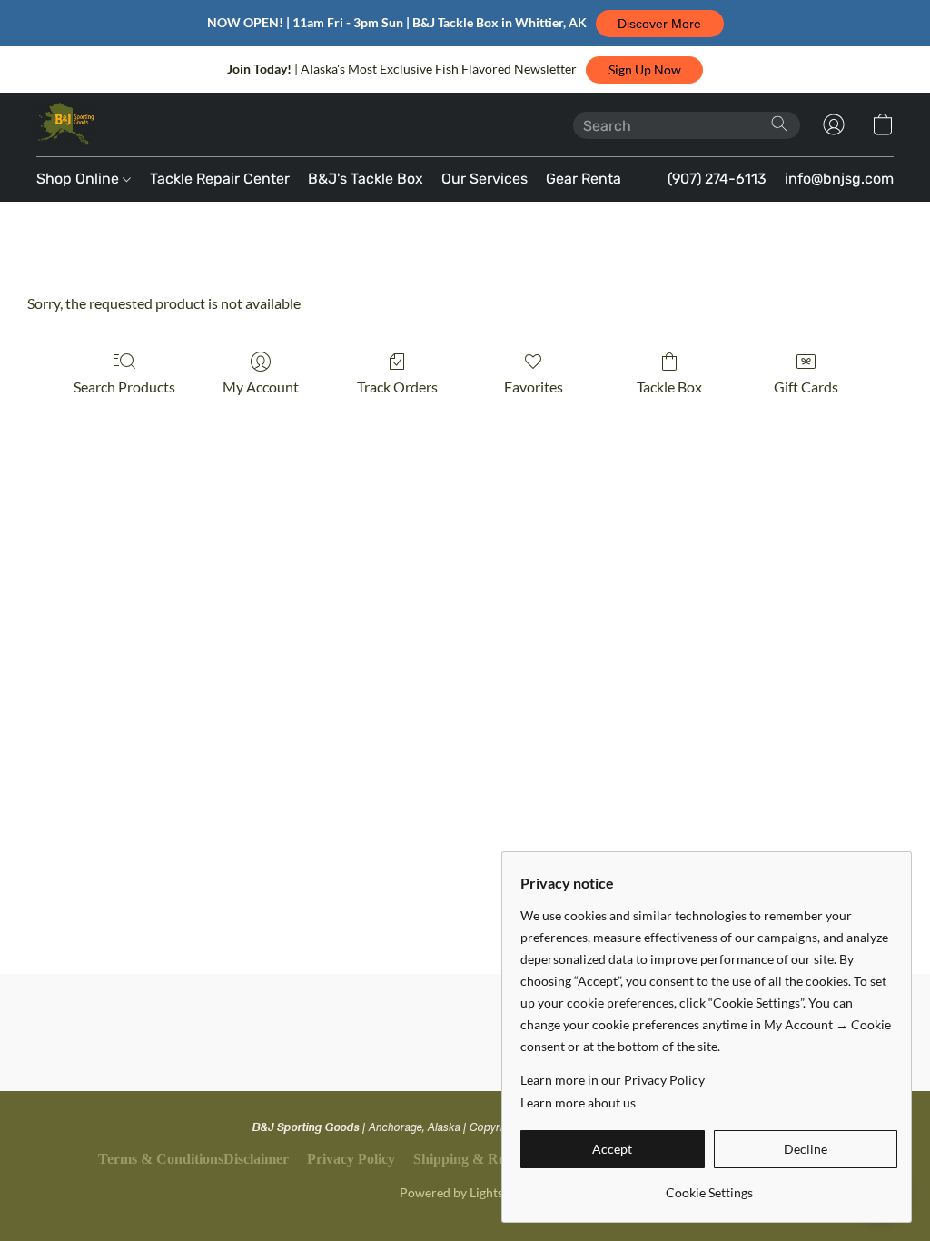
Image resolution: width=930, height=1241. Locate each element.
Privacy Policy (351, 1159)
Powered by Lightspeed (465, 1192)
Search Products (124, 386)
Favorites (533, 386)
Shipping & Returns (475, 1159)
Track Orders (397, 386)
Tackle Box (669, 386)
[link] (708, 1186)
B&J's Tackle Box (365, 178)
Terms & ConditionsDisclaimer (193, 1159)
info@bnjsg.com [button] (839, 178)
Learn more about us (578, 1102)
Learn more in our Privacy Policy (612, 1079)
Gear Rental (585, 178)
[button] (660, 23)
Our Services (484, 178)
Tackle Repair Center (220, 178)
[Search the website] (779, 123)
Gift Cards (806, 386)
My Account (261, 386)
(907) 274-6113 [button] (717, 178)
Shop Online (79, 178)
